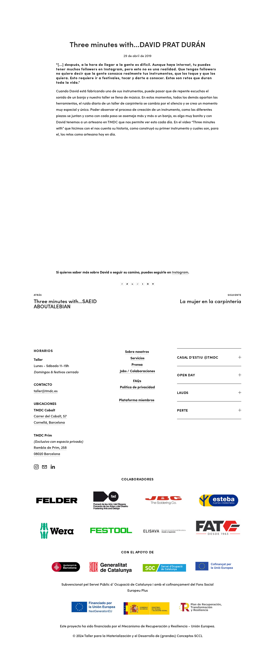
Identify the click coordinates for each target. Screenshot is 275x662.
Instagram (180, 272)
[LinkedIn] (52, 466)
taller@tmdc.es (46, 391)
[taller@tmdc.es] (44, 466)
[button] (137, 203)
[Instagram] (36, 466)
